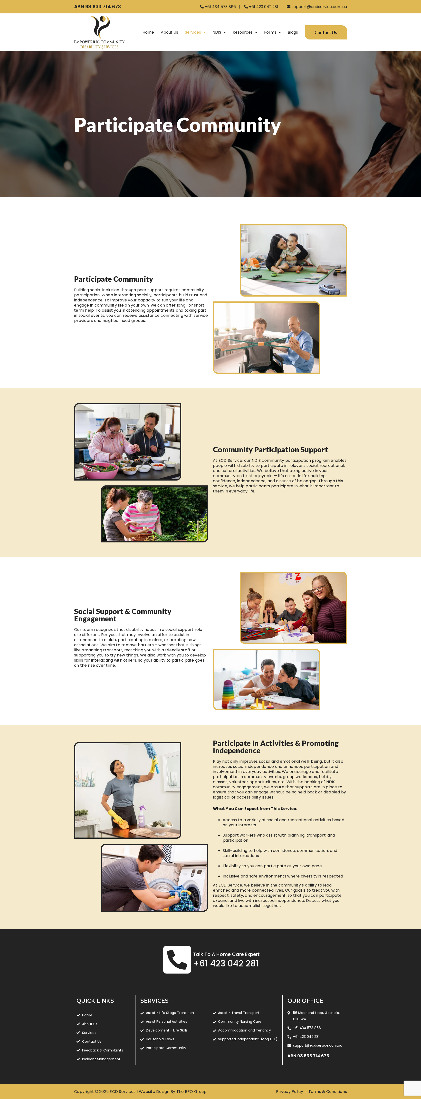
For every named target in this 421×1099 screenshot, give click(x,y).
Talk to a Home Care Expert (226, 954)
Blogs (293, 32)
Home (148, 32)
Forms (270, 32)
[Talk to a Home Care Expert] (177, 959)
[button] (195, 32)
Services (193, 32)
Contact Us (326, 32)
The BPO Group (191, 1091)
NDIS (216, 32)
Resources (243, 32)
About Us (169, 32)
